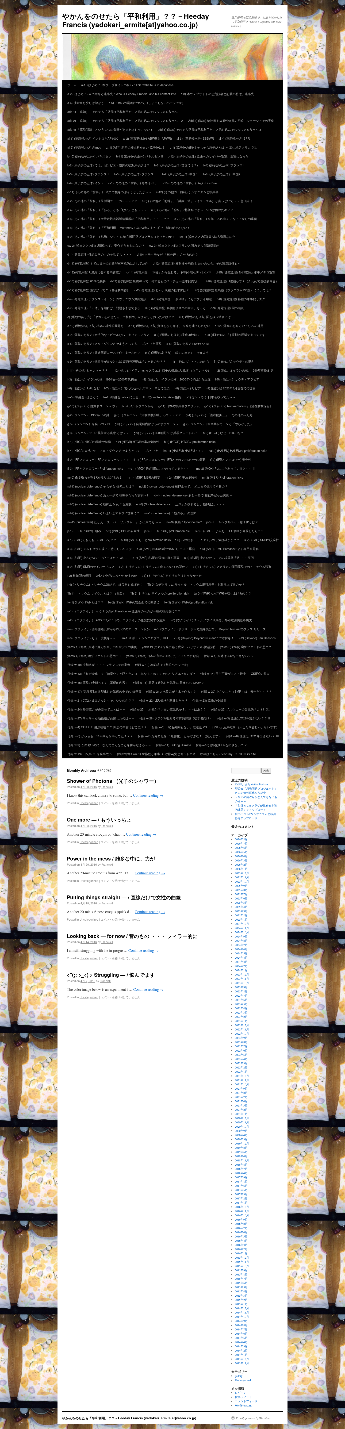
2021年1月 (241, 1114)
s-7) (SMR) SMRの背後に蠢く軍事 (156, 557)
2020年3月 (241, 1139)
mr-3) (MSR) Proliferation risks (222, 477)
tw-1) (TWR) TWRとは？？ (85, 602)
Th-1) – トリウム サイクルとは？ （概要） (96, 593)
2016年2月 (241, 1249)
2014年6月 (241, 1333)
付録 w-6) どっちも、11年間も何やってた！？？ (100, 736)
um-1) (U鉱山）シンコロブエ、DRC (145, 638)
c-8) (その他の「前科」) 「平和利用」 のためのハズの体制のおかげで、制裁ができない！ (128, 227)
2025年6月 (241, 898)
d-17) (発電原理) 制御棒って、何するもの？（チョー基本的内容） (155, 281)
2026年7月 (241, 843)
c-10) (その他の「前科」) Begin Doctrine (189, 183)
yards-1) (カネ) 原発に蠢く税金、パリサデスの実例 (102, 647)
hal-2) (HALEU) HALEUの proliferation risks (238, 450)
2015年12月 (242, 1257)
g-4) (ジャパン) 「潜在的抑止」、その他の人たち (219, 415)
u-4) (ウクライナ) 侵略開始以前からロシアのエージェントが (108, 629)
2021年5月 (241, 1105)
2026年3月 (241, 860)
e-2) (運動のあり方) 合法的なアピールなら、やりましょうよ (108, 334)
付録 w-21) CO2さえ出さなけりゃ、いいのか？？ (100, 700)
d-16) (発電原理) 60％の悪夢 (86, 281)
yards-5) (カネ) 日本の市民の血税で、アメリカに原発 (162, 655)
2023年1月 (241, 1021)
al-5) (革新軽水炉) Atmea (84, 147)
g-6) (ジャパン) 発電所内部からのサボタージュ (147, 424)
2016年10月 (242, 1215)
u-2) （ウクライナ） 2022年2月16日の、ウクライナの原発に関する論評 (116, 620)
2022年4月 (241, 1059)
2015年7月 (241, 1278)
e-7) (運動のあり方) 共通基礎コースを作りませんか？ (103, 352)
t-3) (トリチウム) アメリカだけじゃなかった (172, 575)
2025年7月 (241, 894)
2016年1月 (241, 1253)
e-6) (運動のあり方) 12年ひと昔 (187, 343)
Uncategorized (89, 803)
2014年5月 (241, 1338)
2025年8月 (241, 890)
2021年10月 (242, 1084)
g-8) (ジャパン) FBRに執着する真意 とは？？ (98, 432)
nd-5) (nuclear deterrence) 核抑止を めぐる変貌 (99, 504)
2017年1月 (241, 1202)
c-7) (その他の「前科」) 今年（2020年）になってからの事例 (215, 218)
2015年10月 (242, 1266)
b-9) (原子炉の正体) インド (85, 183)
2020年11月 (242, 1122)
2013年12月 (242, 1359)
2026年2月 (241, 864)
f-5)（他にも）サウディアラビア (237, 379)
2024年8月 (241, 940)
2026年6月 (241, 847)
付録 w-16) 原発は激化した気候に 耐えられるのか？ (168, 682)
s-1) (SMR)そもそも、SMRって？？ (91, 540)
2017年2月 (241, 1198)
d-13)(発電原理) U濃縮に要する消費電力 (94, 272)
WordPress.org (243, 1405)
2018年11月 (242, 1160)
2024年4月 (241, 957)
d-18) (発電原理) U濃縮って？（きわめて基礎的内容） (242, 281)
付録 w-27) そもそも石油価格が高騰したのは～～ (100, 718)
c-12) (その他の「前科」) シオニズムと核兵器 (187, 192)
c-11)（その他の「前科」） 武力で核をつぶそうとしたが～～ (109, 192)
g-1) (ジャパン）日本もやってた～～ (210, 397)
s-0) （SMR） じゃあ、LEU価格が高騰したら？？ (229, 531)
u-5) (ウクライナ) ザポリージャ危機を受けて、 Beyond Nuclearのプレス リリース (210, 629)
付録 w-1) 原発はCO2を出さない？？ (229, 655)
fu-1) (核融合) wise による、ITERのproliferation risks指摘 (142, 397)
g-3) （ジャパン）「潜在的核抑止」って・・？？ (147, 415)
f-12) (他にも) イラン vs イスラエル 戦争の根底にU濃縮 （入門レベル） (161, 370)
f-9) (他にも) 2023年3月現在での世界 (231, 388)
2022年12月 (242, 1025)
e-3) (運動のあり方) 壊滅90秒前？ (177, 334)
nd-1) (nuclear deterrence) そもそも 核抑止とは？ (100, 486)
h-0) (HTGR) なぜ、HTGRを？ (223, 432)
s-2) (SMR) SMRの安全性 (261, 540)
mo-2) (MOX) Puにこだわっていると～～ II (227, 468)
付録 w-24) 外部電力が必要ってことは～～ (96, 709)
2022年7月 (241, 1046)
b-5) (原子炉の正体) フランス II (88, 174)
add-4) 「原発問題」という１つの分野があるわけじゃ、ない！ (110, 129)
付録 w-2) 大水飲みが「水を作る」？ (171, 691)
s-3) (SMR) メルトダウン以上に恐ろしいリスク (99, 548)
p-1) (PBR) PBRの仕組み (84, 531)
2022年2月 (241, 1067)
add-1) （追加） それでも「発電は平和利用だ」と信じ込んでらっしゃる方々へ (122, 111)
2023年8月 (241, 991)
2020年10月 (242, 1126)
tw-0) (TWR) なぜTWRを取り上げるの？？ (222, 593)
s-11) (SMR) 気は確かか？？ (220, 540)
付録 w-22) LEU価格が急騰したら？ (163, 700)
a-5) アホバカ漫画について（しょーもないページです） (147, 102)
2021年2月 (241, 1109)
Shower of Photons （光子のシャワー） (113, 780)
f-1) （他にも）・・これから (189, 361)
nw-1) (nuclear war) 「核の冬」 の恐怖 (170, 513)
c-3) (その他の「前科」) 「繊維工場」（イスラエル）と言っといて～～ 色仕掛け (197, 201)
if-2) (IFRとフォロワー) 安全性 (230, 459)
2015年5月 (241, 1287)
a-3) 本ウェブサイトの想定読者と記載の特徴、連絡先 (217, 94)
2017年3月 (241, 1194)
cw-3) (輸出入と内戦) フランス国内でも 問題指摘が (184, 245)
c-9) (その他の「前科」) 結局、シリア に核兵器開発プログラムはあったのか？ (121, 236)
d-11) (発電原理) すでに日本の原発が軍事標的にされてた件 (107, 263)
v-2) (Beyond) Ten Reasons (257, 638)
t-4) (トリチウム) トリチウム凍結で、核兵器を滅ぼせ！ (105, 584)
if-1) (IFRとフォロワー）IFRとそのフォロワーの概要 (169, 459)
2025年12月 (242, 873)
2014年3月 (241, 1346)
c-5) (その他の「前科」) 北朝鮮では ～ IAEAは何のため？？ (192, 209)
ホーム (72, 85)
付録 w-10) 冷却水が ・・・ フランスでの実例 (98, 664)
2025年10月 (242, 881)
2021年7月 (241, 1097)
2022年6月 (241, 1050)
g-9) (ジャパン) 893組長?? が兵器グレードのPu (166, 432)
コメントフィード (246, 1401)
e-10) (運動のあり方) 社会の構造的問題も (95, 325)
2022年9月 (241, 1038)
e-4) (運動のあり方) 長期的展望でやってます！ (236, 334)
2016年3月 (241, 1245)
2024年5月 (241, 953)
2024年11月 (242, 928)
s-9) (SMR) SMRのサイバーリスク (90, 566)
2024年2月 (241, 966)
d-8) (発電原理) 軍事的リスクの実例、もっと (175, 308)
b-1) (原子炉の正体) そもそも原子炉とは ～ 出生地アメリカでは (213, 147)
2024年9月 (241, 936)
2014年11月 (242, 1312)
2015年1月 (241, 1304)
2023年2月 (241, 1016)
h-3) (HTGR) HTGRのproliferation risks (190, 441)
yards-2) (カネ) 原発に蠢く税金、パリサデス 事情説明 (178, 647)
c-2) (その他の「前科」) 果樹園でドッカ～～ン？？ (102, 201)
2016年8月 (241, 1223)
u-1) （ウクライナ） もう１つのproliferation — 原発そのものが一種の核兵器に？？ (123, 611)
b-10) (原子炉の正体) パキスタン (89, 156)
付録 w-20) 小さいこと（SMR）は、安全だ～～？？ (236, 691)
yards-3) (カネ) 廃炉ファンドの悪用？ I (246, 647)
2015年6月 (241, 1283)
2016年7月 (241, 1228)
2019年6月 (241, 1152)
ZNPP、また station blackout (251, 784)
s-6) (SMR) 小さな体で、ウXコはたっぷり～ (97, 557)
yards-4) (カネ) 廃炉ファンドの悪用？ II (94, 655)
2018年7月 (241, 1169)
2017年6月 (241, 1185)
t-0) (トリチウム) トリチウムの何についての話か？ (153, 566)
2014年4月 (241, 1342)
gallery (238, 1376)
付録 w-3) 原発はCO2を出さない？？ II (243, 718)
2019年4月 (241, 1156)
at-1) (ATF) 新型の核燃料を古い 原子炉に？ (135, 147)
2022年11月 (242, 1029)
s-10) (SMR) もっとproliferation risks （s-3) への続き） (158, 540)
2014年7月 (241, 1329)
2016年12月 (242, 1207)
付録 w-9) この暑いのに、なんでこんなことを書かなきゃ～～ (109, 745)
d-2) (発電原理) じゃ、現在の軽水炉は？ (161, 290)
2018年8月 (241, 1164)
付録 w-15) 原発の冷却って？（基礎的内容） (97, 682)
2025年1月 (241, 919)
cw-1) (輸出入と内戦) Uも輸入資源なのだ (207, 236)
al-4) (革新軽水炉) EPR (234, 138)
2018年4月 (241, 1173)
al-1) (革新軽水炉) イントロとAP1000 (92, 138)
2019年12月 (242, 1143)
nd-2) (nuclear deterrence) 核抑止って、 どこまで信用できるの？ (183, 486)
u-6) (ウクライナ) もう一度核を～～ (91, 638)
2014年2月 (241, 1350)
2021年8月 (241, 1093)
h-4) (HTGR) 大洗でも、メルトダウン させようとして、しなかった (113, 450)
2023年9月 (241, 987)
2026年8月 (241, 839)
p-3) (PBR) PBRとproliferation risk (167, 531)
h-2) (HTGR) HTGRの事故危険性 (137, 441)
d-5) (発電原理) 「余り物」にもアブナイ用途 (181, 299)
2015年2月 (241, 1300)
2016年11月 (242, 1211)
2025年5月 (241, 902)
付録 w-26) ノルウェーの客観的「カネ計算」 (241, 709)
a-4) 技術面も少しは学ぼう (85, 102)
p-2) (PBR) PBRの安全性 (123, 531)
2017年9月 (241, 1177)
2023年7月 (241, 995)
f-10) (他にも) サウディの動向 (234, 361)
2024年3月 (241, 962)
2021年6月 (241, 1101)
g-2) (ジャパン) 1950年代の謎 (88, 415)
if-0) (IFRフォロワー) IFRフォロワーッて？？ (98, 459)
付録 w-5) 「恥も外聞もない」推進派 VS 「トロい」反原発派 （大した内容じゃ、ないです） (215, 727)
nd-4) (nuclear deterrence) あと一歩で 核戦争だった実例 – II (193, 495)
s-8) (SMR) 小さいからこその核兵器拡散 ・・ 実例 (219, 557)
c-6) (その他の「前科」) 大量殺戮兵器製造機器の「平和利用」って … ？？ (118, 218)
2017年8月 (241, 1181)
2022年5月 (241, 1054)
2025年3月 (241, 911)
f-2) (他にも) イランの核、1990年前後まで (244, 370)
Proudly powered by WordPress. (254, 1418)
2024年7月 (241, 945)
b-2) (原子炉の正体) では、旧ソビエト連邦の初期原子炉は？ (108, 165)
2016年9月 (241, 1219)
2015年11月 (242, 1262)
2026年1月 (241, 869)
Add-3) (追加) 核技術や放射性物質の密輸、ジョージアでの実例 (231, 120)
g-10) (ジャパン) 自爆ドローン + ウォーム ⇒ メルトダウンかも (110, 406)
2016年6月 (241, 1232)
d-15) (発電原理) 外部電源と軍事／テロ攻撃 (245, 272)
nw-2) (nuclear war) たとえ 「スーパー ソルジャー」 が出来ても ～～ (114, 522)
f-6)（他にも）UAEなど (83, 388)
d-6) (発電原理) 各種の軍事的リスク (241, 299)
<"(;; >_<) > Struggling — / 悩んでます (111, 974)
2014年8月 (241, 1325)
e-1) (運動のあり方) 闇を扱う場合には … (207, 317)
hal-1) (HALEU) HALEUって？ (183, 450)
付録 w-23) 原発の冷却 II (209, 700)
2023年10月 (242, 983)
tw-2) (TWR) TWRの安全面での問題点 (134, 602)
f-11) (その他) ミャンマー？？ (87, 370)
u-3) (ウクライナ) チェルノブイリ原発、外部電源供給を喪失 (211, 620)
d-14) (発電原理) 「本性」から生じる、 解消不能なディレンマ (168, 272)
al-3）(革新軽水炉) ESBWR (195, 138)
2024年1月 (241, 970)
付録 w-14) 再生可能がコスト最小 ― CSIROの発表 (235, 673)
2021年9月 (241, 1088)
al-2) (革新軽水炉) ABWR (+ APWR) (147, 138)
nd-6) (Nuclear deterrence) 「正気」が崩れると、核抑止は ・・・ (180, 504)
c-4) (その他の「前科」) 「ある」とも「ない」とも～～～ (106, 209)
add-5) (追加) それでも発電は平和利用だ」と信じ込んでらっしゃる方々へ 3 (209, 129)
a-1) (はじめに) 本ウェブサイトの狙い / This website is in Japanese (127, 85)
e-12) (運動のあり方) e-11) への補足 (239, 325)
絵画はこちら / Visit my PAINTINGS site (228, 754)
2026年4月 (241, 856)
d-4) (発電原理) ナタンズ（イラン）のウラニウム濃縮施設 (106, 299)
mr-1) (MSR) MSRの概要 (143, 477)
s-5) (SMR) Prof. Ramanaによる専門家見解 (229, 548)
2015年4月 (241, 1291)
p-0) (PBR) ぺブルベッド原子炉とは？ (232, 522)
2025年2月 (241, 915)
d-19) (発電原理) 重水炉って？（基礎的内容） (98, 290)
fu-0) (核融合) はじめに (83, 397)
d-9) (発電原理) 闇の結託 (227, 308)
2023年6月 (241, 1000)
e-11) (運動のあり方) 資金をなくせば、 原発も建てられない (169, 325)
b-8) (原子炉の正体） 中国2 (221, 174)
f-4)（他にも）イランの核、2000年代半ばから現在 (176, 379)
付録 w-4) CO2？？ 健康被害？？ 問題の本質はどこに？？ (107, 727)
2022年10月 (242, 1033)
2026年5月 (241, 852)
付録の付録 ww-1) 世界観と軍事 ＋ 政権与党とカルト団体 (156, 754)
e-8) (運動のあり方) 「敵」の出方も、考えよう (177, 352)
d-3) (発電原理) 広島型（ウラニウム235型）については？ (233, 290)
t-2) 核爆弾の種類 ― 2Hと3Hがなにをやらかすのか (102, 575)
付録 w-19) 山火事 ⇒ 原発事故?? (89, 754)
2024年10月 (242, 932)
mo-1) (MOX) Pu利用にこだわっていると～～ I (160, 468)
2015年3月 (241, 1295)
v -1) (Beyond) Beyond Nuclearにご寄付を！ (204, 638)
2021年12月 (242, 1076)
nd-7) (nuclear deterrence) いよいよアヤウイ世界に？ (103, 513)
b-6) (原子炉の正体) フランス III (135, 174)
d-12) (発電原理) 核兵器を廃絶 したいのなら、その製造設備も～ (197, 263)
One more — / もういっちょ (99, 819)
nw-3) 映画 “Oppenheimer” (184, 522)
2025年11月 (242, 877)
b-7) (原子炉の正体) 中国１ (180, 174)
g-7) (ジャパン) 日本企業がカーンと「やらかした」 (218, 424)
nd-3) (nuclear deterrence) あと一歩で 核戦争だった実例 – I (107, 495)
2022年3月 (241, 1063)
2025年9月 (241, 885)
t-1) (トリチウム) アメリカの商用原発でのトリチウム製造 (232, 566)
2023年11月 (242, 978)
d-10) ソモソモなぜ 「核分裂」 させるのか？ (167, 254)
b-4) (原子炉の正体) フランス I (223, 165)
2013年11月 (242, 1363)
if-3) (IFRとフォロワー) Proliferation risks (95, 468)
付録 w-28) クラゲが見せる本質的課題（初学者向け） (175, 718)
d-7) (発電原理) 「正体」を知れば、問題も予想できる (103, 308)
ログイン (240, 1392)
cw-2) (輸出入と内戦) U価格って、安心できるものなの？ (106, 245)
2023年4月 (241, 1008)
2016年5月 (241, 1236)
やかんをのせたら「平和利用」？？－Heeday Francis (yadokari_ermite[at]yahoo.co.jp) (135, 20)
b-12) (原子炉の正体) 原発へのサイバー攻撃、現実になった (208, 156)
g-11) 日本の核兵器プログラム (179, 406)
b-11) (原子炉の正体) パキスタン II (139, 156)
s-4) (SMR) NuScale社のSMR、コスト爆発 (166, 548)
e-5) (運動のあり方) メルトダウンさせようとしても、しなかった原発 (114, 343)
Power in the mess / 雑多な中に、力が (111, 858)
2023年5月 (241, 1004)
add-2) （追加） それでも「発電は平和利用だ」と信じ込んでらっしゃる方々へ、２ (125, 120)
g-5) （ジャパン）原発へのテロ (88, 424)
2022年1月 (241, 1071)
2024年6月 (241, 949)
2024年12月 (242, 924)
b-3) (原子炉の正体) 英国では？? (176, 165)
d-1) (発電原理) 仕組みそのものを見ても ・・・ (99, 254)
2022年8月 (241, 1042)
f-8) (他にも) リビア (187, 388)
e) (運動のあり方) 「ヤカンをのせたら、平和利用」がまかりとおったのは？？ (120, 317)
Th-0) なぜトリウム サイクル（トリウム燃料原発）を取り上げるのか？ (196, 584)
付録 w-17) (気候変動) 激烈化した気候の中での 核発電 (104, 691)
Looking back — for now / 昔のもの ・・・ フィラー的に (132, 935)
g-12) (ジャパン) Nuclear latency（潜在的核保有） (238, 406)
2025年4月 (241, 907)
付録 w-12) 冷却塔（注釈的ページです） (162, 664)
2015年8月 (241, 1274)
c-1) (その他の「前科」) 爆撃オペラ (132, 183)
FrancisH (107, 787)
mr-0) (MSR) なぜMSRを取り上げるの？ (94, 477)
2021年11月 (242, 1080)
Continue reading (148, 795)
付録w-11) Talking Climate (173, 745)
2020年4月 (241, 1135)
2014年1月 (241, 1354)
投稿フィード (243, 1397)
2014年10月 (242, 1316)
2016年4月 (241, 1240)
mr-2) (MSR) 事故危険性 (181, 477)
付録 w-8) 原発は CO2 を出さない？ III (252, 736)
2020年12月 (242, 1118)
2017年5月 (241, 1190)
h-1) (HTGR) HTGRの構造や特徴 (89, 441)
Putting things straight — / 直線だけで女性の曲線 (124, 897)
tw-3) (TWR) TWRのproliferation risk (188, 602)
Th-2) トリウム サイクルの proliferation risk (159, 593)
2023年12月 (242, 974)
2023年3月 (241, 1012)
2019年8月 (241, 1147)
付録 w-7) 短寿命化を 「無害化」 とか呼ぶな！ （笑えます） (179, 736)
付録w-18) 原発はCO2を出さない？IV (221, 745)
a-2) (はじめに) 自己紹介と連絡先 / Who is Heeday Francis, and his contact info (121, 94)
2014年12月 (242, 1308)
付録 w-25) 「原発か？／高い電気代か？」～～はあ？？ (168, 709)
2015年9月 (241, 1270)
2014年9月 (241, 1321)
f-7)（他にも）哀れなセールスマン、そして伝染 (137, 388)
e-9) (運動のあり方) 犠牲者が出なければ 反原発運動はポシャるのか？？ (116, 361)
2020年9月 (241, 1131)
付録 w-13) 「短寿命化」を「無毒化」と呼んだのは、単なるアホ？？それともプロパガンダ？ (131, 673)
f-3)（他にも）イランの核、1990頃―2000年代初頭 (102, 379)
